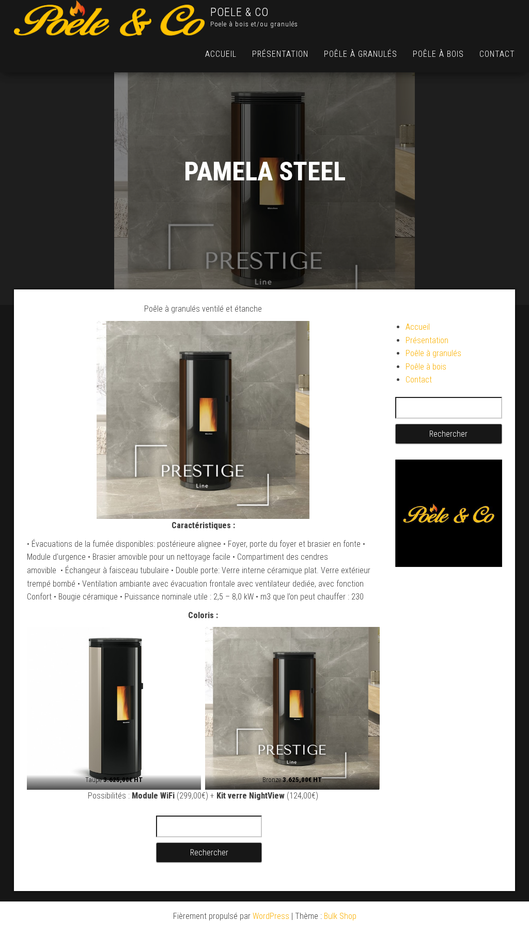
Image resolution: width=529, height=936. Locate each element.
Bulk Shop (340, 916)
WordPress (271, 916)
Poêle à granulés (360, 54)
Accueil (221, 54)
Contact (497, 54)
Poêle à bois (438, 54)
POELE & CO (239, 12)
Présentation (280, 54)
